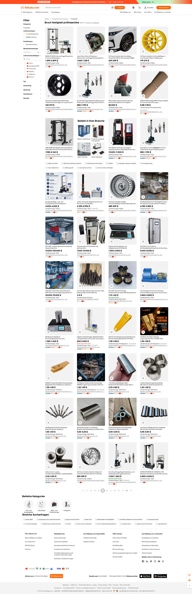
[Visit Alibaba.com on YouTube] (159, 561)
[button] (112, 7)
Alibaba (47, 19)
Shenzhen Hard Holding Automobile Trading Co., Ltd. (123, 65)
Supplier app (93, 576)
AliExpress (66, 585)
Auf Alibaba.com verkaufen (150, 538)
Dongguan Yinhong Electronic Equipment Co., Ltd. (123, 482)
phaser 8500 (29, 519)
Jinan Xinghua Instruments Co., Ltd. (56, 255)
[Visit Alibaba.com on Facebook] (143, 561)
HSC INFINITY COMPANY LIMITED (87, 299)
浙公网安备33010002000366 (128, 591)
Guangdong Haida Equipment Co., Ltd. (57, 345)
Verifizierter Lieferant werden (151, 549)
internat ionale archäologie (105, 167)
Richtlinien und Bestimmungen (63, 558)
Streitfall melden (118, 545)
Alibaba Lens (29, 576)
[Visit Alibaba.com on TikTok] (163, 561)
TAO (110, 585)
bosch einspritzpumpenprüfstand (106, 524)
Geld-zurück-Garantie (61, 541)
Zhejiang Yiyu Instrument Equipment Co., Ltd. (122, 156)
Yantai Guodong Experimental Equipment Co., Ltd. (91, 65)
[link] (189, 575)
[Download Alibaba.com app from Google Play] (160, 576)
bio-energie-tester (147, 163)
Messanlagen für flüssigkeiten (105, 519)
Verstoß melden (117, 557)
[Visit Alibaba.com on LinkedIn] (147, 561)
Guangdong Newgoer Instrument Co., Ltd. (90, 109)
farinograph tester (153, 519)
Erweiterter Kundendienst (62, 549)
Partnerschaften (147, 553)
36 (127, 490)
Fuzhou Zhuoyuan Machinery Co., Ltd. (120, 301)
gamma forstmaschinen (73, 519)
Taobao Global (102, 585)
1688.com (74, 585)
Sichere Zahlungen (60, 538)
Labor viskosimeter (53, 167)
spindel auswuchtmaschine (144, 524)
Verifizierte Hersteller (90, 538)
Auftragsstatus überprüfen (150, 545)
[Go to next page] (131, 490)
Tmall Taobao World (84, 585)
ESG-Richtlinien (30, 545)
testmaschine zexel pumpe (94, 163)
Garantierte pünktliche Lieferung (64, 545)
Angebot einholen (88, 541)
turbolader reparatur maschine (127, 163)
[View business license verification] (114, 591)
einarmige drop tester (85, 167)
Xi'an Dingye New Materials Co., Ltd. (151, 112)
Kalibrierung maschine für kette (52, 524)
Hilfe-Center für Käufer (120, 538)
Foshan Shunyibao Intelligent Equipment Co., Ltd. (154, 210)
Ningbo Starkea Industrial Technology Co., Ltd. (123, 345)
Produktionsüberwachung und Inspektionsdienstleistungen (63, 554)
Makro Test (88, 519)
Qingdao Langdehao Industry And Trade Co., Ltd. (59, 156)
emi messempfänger (31, 524)
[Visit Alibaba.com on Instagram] (155, 561)
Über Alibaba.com (31, 533)
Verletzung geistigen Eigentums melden (125, 553)
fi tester (68, 524)
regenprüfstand (162, 524)
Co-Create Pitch (30, 541)
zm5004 (110, 163)
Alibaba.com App (132, 576)
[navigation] (32, 255)
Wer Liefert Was (125, 585)
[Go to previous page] (83, 490)
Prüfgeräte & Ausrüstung (60, 19)
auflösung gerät (68, 167)
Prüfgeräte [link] (74, 19)
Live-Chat (116, 541)
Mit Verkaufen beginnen (149, 541)
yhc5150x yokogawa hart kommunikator (131, 519)
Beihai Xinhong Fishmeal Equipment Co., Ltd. (154, 299)
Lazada (94, 585)
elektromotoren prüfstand (84, 524)
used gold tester (126, 524)
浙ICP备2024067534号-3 (147, 591)
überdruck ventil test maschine (72, 163)
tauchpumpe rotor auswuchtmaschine (49, 519)
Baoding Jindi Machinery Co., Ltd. (119, 391)
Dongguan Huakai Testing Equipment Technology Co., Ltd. (59, 210)
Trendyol (115, 585)
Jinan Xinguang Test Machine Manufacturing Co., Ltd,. (123, 109)
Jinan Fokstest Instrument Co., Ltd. (56, 65)
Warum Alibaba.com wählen (33, 538)
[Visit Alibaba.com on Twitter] (151, 561)
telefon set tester (53, 163)
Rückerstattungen (118, 549)
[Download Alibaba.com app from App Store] (146, 576)
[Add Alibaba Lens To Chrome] (56, 576)
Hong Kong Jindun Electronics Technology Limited (91, 210)
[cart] (139, 8)
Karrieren (28, 549)
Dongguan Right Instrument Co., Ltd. (88, 347)
